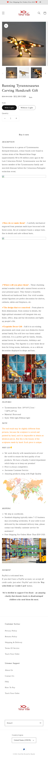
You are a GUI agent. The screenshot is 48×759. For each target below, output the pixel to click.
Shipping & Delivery (13, 642)
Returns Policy (11, 637)
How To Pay (10, 687)
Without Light (27, 108)
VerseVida (20, 754)
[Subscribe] (40, 723)
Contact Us (9, 676)
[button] (3, 13)
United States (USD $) (22, 740)
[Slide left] (2, 73)
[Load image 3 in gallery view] (36, 72)
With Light (9, 108)
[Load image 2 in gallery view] (24, 72)
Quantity (5, 113)
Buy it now (24, 135)
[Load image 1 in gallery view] (11, 72)
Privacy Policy (11, 631)
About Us (9, 670)
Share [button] (7, 606)
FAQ (7, 682)
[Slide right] (45, 73)
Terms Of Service (12, 648)
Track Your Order (12, 654)
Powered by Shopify (29, 754)
